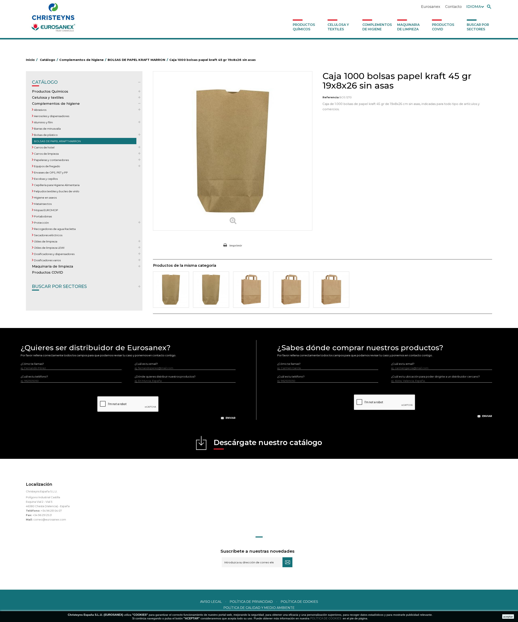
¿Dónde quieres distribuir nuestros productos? (165, 376)
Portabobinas (42, 216)
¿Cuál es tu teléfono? (34, 376)
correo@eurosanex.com (49, 519)
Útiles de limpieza (45, 241)
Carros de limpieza (46, 153)
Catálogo (45, 82)
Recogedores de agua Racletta (54, 229)
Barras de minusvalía (47, 128)
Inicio (31, 60)
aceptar (508, 616)
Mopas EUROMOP (45, 210)
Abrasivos (39, 109)
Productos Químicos (304, 27)
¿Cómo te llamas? (32, 363)
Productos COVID (443, 27)
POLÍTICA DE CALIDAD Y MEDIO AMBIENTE (259, 608)
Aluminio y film (43, 122)
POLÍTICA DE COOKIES (326, 618)
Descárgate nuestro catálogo (268, 442)
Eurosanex (430, 6)
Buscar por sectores (478, 27)
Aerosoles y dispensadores (51, 116)
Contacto (453, 6)
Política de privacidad (251, 602)
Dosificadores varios (47, 260)
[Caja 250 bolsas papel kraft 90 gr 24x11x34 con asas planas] (251, 290)
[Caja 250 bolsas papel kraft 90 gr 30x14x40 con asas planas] (331, 290)
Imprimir (235, 245)
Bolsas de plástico (45, 134)
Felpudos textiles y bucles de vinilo (56, 191)
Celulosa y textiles (338, 27)
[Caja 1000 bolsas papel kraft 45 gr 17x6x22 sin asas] (211, 290)
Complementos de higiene (377, 27)
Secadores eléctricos (47, 235)
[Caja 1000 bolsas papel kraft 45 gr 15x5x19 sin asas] (171, 290)
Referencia (331, 97)
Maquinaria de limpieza (408, 27)
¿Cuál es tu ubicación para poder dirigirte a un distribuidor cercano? (435, 376)
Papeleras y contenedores (51, 160)
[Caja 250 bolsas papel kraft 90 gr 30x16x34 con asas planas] (291, 290)
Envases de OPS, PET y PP (50, 172)
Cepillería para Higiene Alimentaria (56, 185)
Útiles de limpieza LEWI (48, 247)
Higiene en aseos (45, 197)
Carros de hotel (43, 147)
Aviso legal (211, 602)
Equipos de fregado (46, 166)
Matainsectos (42, 203)
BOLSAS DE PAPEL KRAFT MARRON (57, 141)
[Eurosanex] (53, 19)
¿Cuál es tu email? (146, 363)
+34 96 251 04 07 (51, 510)
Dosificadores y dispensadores (53, 254)
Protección (41, 222)
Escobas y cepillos (45, 178)
